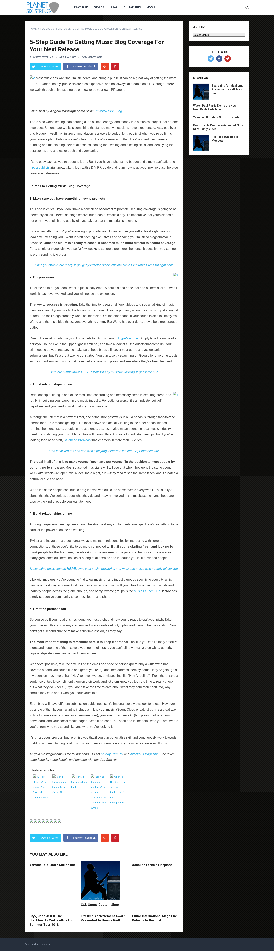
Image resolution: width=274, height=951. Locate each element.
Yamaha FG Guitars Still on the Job (216, 117)
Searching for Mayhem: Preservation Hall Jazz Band (227, 89)
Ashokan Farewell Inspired (152, 865)
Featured (81, 7)
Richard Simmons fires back (79, 782)
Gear (114, 7)
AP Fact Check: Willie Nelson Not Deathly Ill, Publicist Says (40, 787)
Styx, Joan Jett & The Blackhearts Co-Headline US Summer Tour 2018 (51, 920)
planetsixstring (41, 57)
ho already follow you (162, 568)
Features (46, 28)
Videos (99, 7)
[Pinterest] (115, 66)
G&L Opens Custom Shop (100, 905)
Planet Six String (43, 944)
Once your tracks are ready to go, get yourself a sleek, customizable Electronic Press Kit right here (104, 265)
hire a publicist (40, 167)
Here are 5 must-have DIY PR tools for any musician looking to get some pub (104, 372)
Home (151, 7)
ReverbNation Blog (108, 111)
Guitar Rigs (132, 7)
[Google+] (105, 66)
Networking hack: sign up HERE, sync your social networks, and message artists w (88, 568)
